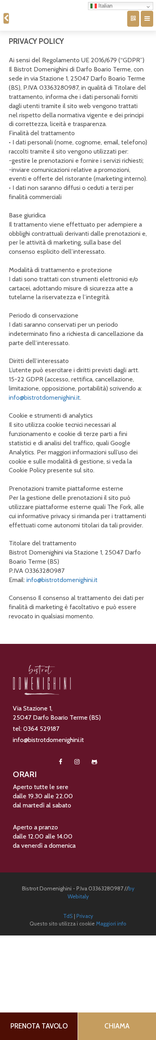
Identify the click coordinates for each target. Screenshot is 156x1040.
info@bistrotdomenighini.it (44, 394)
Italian (105, 6)
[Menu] (148, 17)
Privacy (84, 910)
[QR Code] (137, 17)
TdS (68, 910)
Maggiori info (111, 917)
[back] (5, 16)
